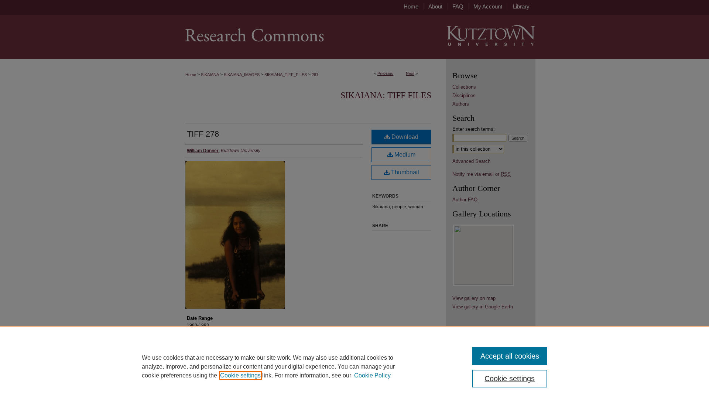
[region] (354, 366)
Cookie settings (240, 375)
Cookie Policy (372, 375)
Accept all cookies (509, 356)
